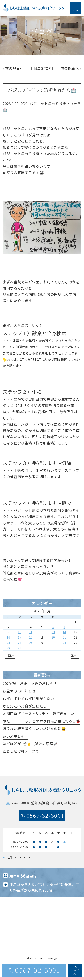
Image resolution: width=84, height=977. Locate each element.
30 (8, 648)
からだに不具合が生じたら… (26, 706)
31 (19, 648)
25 (30, 643)
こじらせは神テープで (21, 751)
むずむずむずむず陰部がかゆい (28, 698)
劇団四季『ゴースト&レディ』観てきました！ (40, 713)
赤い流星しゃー (15, 736)
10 (19, 632)
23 (8, 643)
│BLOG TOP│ (42, 68)
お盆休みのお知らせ (19, 690)
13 (53, 632)
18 (30, 637)
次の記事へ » (71, 68)
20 (53, 637)
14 (64, 632)
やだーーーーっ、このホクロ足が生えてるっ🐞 (41, 721)
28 (64, 643)
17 (19, 637)
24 (19, 643)
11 (30, 632)
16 (8, 637)
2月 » (75, 655)
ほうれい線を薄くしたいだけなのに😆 (34, 728)
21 (64, 637)
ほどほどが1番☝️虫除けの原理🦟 (30, 743)
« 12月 (10, 655)
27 (53, 643)
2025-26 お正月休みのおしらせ (30, 683)
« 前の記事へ (13, 68)
